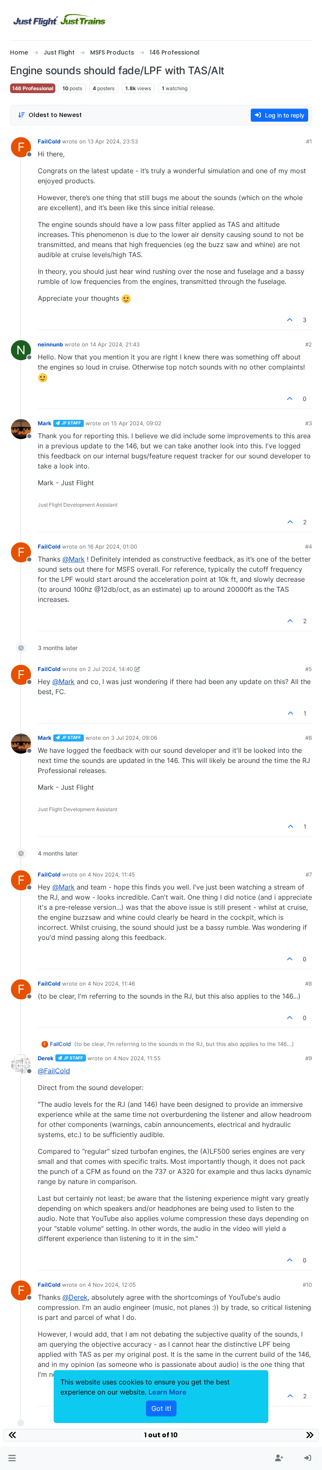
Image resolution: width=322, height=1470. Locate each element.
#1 (309, 141)
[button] (12, 1458)
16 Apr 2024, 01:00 (112, 546)
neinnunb (50, 344)
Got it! (161, 1408)
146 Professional (32, 88)
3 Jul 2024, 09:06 (134, 737)
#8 (308, 983)
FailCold (49, 141)
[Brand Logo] (59, 20)
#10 (307, 1284)
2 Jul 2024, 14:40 (110, 669)
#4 (308, 546)
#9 (308, 1058)
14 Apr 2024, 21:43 (115, 344)
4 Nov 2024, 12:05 (112, 1284)
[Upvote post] (290, 319)
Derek (46, 1058)
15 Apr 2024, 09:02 (136, 423)
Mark (45, 423)
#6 (308, 737)
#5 (308, 669)
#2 (308, 344)
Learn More (167, 1392)
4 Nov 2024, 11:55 (137, 1058)
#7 (309, 874)
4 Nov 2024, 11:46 (111, 983)
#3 (308, 423)
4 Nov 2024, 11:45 (111, 874)
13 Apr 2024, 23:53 (113, 141)
